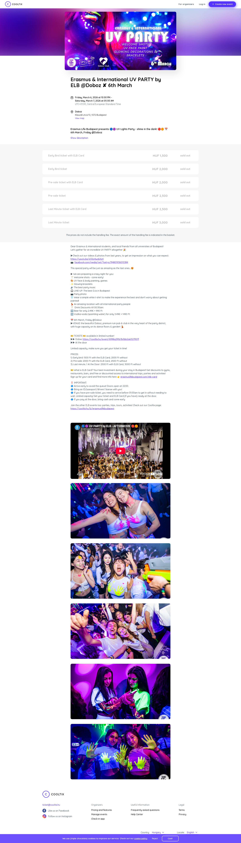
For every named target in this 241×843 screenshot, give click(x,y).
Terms (182, 810)
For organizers (186, 4)
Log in (202, 4)
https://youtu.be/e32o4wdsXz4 (87, 259)
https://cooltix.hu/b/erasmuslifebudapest (92, 408)
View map (79, 118)
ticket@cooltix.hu (51, 805)
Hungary (156, 832)
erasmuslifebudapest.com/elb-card (138, 376)
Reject (155, 838)
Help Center (137, 814)
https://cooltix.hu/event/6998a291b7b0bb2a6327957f (111, 339)
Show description (79, 138)
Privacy (182, 814)
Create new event (224, 4)
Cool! (170, 838)
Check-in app (98, 818)
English (190, 832)
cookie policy (140, 838)
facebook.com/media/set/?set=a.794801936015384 (101, 262)
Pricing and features (101, 810)
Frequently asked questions (145, 810)
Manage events (99, 814)
